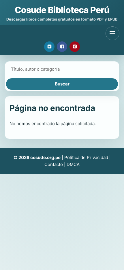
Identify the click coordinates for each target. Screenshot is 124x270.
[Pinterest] (74, 46)
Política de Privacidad (86, 157)
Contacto (53, 164)
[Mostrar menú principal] (112, 33)
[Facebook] (62, 46)
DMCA (73, 164)
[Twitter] (49, 46)
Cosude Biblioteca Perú (62, 10)
